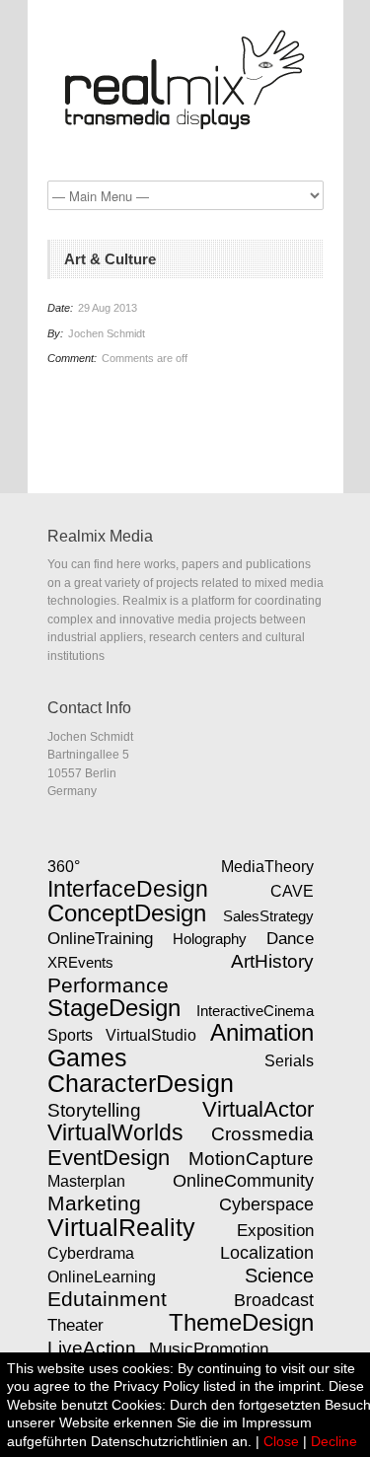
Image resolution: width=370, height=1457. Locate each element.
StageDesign (114, 1008)
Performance (108, 985)
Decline (334, 1441)
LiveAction (91, 1348)
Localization (267, 1253)
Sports (70, 1035)
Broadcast (274, 1300)
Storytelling (94, 1110)
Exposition (275, 1230)
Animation (262, 1033)
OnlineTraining (100, 938)
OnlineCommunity (243, 1181)
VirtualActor (258, 1109)
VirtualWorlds (115, 1132)
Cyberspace (266, 1204)
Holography (210, 938)
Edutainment (107, 1299)
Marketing (94, 1203)
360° (63, 866)
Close (281, 1441)
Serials (289, 1060)
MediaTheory (267, 866)
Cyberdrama (90, 1253)
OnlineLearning (101, 1276)
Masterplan (86, 1181)
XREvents (80, 962)
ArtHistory (272, 961)
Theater (75, 1325)
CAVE (292, 891)
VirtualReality (121, 1227)
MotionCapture (251, 1158)
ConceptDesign (126, 913)
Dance (290, 938)
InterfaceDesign (127, 889)
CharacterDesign (140, 1083)
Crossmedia (262, 1134)
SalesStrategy (268, 916)
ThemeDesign (241, 1323)
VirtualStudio (151, 1035)
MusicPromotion (208, 1348)
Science (279, 1275)
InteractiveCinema (255, 1010)
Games (87, 1057)
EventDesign (108, 1157)
